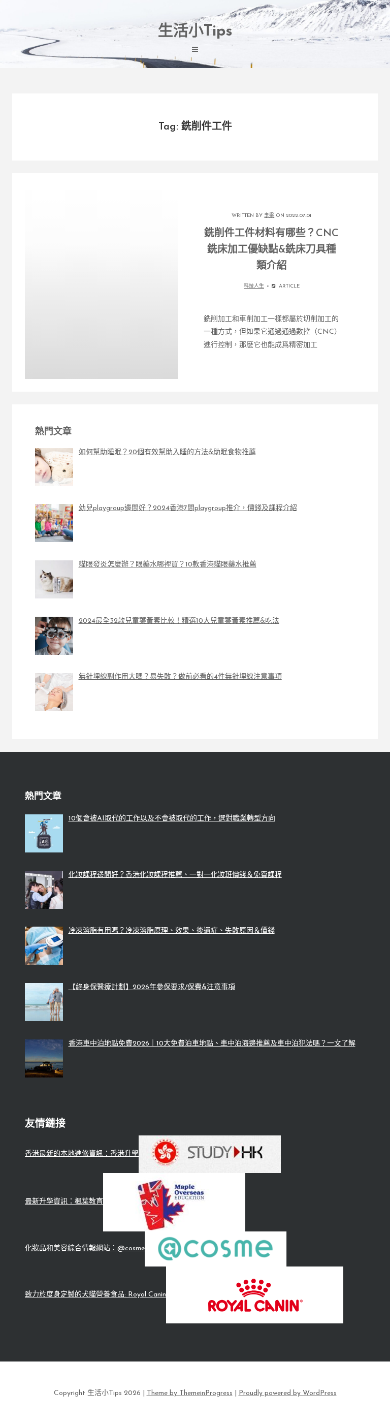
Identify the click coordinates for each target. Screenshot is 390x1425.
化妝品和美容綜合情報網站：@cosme (85, 1248)
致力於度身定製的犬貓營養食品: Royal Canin (95, 1295)
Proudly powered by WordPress (288, 1393)
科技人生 (254, 286)
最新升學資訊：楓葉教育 (64, 1202)
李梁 (269, 215)
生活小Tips (195, 32)
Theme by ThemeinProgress (190, 1393)
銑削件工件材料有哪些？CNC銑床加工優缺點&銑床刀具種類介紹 (271, 250)
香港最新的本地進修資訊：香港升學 (82, 1154)
